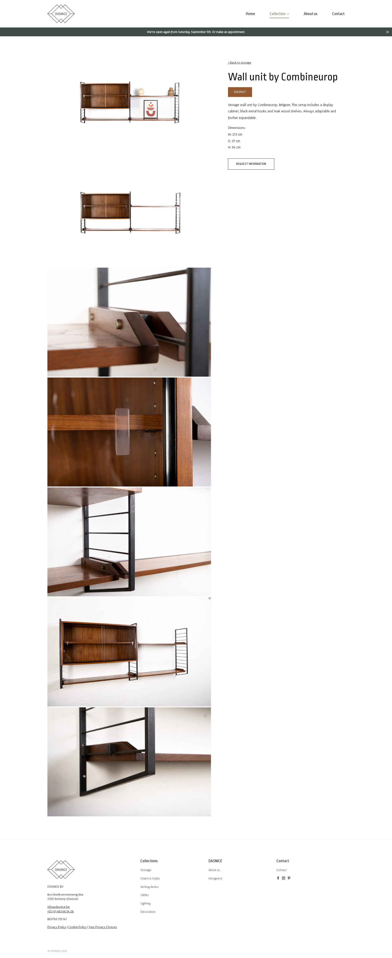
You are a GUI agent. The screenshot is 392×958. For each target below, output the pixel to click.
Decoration (147, 912)
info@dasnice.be (58, 907)
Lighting (145, 903)
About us (214, 870)
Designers (215, 878)
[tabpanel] (129, 102)
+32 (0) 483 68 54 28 (60, 911)
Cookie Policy (77, 927)
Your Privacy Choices (103, 927)
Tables (144, 895)
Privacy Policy (56, 927)
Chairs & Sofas (150, 878)
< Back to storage (239, 62)
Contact (282, 870)
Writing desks (149, 887)
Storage (145, 870)
